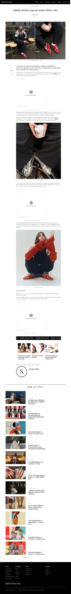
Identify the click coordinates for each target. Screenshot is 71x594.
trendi (33, 364)
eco (21, 364)
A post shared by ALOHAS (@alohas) (31, 220)
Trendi (37, 6)
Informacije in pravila (32, 590)
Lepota (41, 2)
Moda (36, 2)
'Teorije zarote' (28, 570)
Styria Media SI (8, 574)
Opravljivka (47, 2)
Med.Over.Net (8, 569)
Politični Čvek (28, 574)
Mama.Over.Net (9, 578)
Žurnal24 (7, 572)
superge (28, 364)
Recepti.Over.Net (9, 570)
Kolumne (65, 2)
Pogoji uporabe (41, 590)
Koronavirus (28, 572)
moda (25, 364)
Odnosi (59, 2)
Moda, (32, 6)
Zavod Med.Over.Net (10, 576)
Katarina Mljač (35, 14)
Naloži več (25, 557)
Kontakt (20, 590)
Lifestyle (54, 2)
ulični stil (37, 364)
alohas (18, 364)
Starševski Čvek (28, 569)
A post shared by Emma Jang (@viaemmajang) (31, 109)
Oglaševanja (25, 590)
